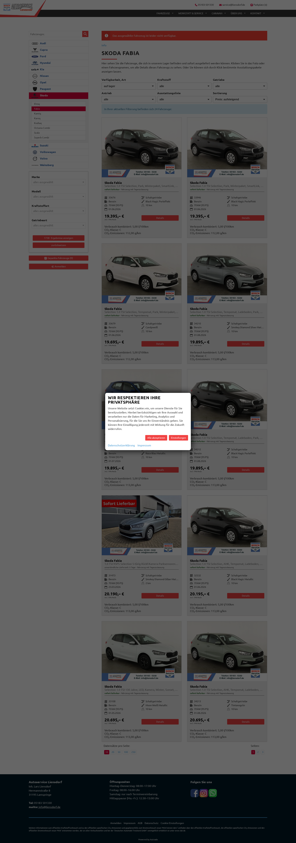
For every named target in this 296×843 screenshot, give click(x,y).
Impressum (144, 445)
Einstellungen (178, 437)
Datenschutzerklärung (121, 445)
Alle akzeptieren (156, 437)
